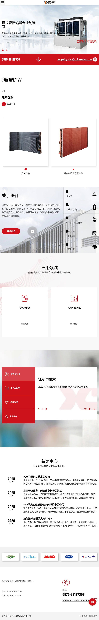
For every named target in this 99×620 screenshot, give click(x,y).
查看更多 (25, 323)
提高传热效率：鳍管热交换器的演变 (42, 490)
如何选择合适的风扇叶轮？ (37, 518)
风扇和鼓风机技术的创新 (36, 476)
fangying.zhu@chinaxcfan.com (74, 59)
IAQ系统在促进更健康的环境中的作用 (43, 504)
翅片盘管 (73, 173)
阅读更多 (11, 103)
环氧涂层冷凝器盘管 (15, 97)
